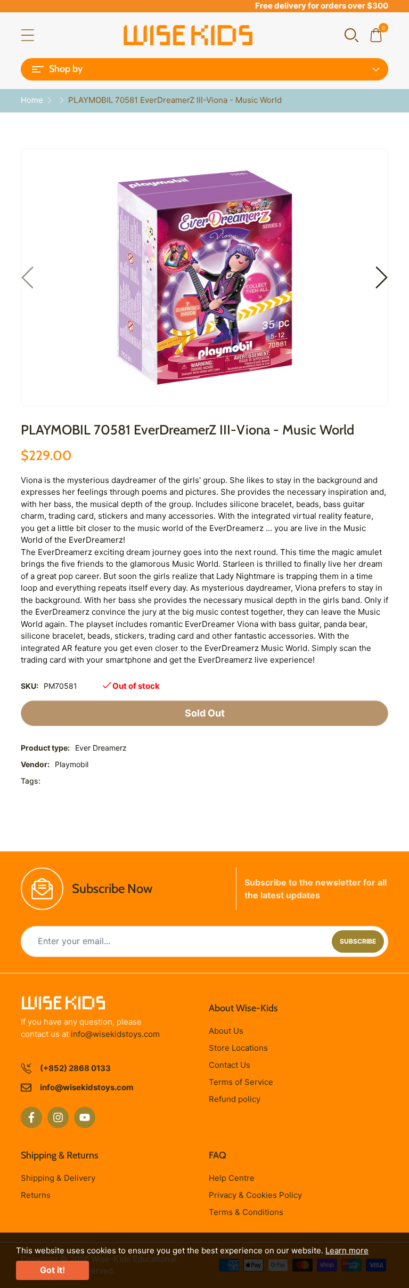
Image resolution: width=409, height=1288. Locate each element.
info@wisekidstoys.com (115, 1034)
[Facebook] (31, 1117)
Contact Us (229, 1065)
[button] (351, 34)
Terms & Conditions (246, 1212)
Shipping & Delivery (58, 1178)
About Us (226, 1031)
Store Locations (238, 1048)
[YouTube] (84, 1117)
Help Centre (232, 1178)
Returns (36, 1195)
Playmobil (71, 764)
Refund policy (234, 1099)
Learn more (347, 1250)
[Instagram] (58, 1117)
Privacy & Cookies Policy (255, 1195)
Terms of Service (241, 1082)
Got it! (52, 1270)
